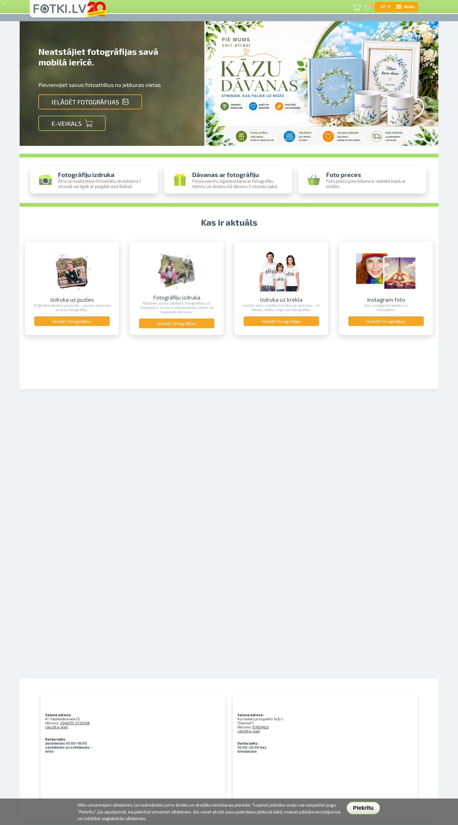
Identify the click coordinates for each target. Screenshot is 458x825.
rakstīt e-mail (56, 727)
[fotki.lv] (59, 11)
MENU (409, 6)
